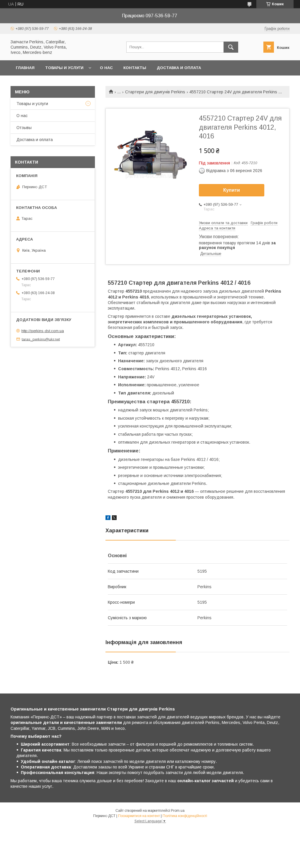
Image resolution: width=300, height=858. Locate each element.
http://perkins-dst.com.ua (42, 331)
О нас (106, 68)
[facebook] (107, 518)
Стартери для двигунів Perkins (155, 92)
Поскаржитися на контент (139, 816)
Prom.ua (178, 811)
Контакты (134, 68)
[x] (114, 518)
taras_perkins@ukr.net (41, 339)
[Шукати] (231, 47)
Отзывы (24, 127)
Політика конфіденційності (185, 816)
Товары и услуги (64, 68)
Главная (25, 68)
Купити (231, 190)
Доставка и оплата (179, 68)
